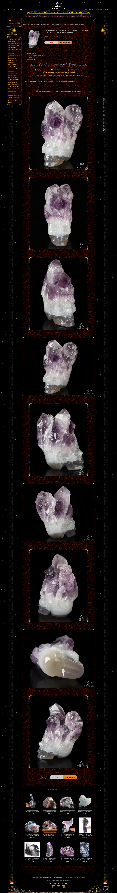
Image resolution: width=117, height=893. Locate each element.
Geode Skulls (12, 77)
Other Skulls (12, 100)
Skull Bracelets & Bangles (14, 56)
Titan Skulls (12, 66)
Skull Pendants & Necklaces (14, 50)
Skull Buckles (12, 58)
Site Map (83, 877)
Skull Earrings (12, 53)
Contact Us (60, 877)
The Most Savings (45, 24)
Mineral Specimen (13, 93)
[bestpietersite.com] (63, 886)
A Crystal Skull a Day (14, 39)
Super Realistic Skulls (14, 43)
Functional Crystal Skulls (13, 98)
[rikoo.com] (53, 886)
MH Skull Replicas (13, 91)
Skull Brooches (12, 60)
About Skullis (35, 877)
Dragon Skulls (12, 71)
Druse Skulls (12, 75)
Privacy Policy (68, 877)
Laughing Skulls (12, 82)
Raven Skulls (12, 73)
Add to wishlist (65, 42)
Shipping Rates (43, 877)
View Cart (90, 9)
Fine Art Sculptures (14, 45)
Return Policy (76, 877)
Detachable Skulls (13, 86)
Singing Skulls (12, 69)
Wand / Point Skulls (13, 84)
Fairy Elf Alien (12, 64)
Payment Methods (52, 877)
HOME (42, 777)
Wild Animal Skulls (13, 89)
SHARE (46, 778)
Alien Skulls (12, 62)
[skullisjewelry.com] (58, 886)
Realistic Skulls (13, 41)
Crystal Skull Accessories (14, 95)
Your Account (99, 9)
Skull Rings (12, 47)
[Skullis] (58, 5)
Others (11, 102)
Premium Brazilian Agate (13, 80)
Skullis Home (26, 24)
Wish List (107, 9)
